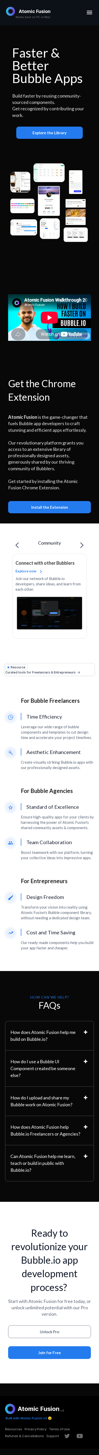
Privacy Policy (35, 1429)
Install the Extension (49, 507)
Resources (13, 1429)
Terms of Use (59, 1429)
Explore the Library (49, 132)
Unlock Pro (49, 1331)
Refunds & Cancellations (24, 1436)
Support (52, 1436)
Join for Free (49, 1352)
